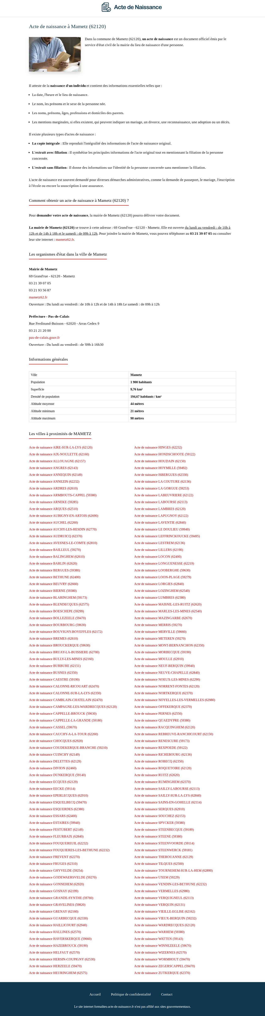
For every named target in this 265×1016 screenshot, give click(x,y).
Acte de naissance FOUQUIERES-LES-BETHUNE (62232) (69, 850)
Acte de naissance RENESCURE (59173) (161, 741)
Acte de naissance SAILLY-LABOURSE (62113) (167, 788)
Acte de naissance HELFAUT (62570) (54, 952)
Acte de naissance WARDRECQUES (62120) (164, 925)
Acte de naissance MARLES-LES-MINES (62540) (168, 611)
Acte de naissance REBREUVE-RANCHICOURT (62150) (173, 734)
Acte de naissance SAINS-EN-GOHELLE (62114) (167, 802)
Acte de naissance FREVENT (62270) (54, 857)
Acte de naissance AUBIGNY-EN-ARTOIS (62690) (63, 515)
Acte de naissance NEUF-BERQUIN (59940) (164, 666)
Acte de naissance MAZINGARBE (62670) (163, 618)
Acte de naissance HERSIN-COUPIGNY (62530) (62, 959)
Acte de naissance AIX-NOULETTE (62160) (59, 454)
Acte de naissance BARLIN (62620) (53, 563)
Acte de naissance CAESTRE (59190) (54, 679)
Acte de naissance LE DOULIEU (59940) (162, 529)
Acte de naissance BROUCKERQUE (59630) (59, 645)
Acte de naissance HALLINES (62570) (55, 932)
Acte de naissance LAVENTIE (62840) (160, 522)
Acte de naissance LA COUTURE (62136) (162, 481)
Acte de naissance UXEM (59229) (156, 877)
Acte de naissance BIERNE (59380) (53, 590)
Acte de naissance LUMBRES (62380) (160, 597)
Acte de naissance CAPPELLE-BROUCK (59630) (62, 713)
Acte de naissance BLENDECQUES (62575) (59, 604)
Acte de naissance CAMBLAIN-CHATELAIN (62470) (65, 700)
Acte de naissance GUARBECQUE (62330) (58, 918)
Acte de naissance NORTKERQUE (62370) (163, 693)
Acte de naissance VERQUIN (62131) (159, 904)
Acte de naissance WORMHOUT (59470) (162, 959)
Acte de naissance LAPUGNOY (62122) (161, 515)
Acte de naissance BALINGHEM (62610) (57, 556)
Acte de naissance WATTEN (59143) (158, 939)
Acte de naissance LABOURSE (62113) (160, 502)
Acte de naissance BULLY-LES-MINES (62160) (61, 659)
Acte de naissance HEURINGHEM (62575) (58, 973)
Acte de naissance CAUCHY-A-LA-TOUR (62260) (63, 734)
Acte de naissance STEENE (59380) (158, 836)
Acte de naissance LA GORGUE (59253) (161, 488)
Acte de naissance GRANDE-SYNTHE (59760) (61, 898)
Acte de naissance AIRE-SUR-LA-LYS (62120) (60, 447)
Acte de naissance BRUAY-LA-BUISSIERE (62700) (64, 652)
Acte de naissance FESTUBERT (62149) (56, 829)
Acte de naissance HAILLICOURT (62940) (58, 925)
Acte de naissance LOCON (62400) (157, 556)
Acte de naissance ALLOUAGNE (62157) (57, 461)
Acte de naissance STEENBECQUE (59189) (164, 829)
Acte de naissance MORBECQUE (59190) (162, 652)
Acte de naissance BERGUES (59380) (54, 570)
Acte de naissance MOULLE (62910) (159, 659)
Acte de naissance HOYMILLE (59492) (160, 468)
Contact (166, 994)
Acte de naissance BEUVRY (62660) (53, 584)
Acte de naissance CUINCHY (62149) (54, 754)
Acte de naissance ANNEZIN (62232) (54, 481)
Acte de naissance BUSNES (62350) (53, 672)
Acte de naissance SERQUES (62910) (159, 809)
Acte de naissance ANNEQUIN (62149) (55, 474)
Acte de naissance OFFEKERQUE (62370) (163, 706)
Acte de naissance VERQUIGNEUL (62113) (164, 898)
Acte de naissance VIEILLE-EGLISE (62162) (164, 911)
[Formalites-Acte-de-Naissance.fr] (132, 10)
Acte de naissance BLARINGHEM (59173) (58, 597)
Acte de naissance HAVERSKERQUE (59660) (60, 939)
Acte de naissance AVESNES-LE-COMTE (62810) (63, 543)
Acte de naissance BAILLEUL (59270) (55, 550)
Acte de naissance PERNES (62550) (158, 713)
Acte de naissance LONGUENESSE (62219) (164, 563)
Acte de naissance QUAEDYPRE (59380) (162, 720)
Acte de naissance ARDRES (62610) (53, 488)
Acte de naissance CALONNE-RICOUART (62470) (64, 686)
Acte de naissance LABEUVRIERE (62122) (163, 495)
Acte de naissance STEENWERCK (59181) (163, 850)
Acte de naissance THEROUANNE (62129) (163, 857)
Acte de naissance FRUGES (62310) (53, 863)
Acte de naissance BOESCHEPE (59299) (56, 611)
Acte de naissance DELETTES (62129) (55, 761)
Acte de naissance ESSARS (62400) (53, 816)
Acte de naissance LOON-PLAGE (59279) (162, 577)
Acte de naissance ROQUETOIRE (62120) (162, 768)
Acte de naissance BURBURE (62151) (55, 666)
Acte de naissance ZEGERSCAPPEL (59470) (164, 966)
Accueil (95, 994)
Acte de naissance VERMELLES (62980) (161, 891)
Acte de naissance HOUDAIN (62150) (160, 461)
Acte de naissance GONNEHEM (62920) (56, 884)
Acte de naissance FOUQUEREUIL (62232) (58, 843)
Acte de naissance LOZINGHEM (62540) (162, 590)
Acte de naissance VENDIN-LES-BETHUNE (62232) (170, 884)
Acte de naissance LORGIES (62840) (159, 584)
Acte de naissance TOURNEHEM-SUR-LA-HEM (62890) (173, 870)
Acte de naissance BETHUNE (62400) (54, 577)
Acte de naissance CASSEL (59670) (53, 727)
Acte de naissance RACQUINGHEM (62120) (164, 727)
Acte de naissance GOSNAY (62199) (53, 891)
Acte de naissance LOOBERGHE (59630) (162, 570)
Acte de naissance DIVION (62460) (52, 768)
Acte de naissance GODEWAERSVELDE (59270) (62, 877)
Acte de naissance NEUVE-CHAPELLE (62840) (167, 672)
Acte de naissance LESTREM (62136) (159, 543)
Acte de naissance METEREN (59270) (160, 638)
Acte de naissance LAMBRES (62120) (160, 509)
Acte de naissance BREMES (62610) (53, 638)
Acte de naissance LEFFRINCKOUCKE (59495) (167, 536)
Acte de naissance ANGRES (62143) (53, 468)
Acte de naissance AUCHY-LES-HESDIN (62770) (62, 529)
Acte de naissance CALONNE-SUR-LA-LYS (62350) (65, 693)
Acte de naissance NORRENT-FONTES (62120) (166, 686)
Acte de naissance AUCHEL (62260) (53, 522)
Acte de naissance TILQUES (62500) (159, 863)
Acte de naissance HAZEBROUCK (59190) (58, 945)
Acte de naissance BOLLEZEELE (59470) (57, 618)
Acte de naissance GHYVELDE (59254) (56, 870)
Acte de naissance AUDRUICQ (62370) (55, 536)
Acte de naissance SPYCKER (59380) (159, 823)
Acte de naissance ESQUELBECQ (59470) (58, 802)
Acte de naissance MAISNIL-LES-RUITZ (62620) (167, 604)
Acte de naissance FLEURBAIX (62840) (56, 836)
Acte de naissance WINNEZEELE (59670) (162, 945)
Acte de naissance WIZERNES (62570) (160, 952)
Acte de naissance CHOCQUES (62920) (56, 741)
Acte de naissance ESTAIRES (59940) (54, 823)
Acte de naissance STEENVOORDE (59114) (164, 843)
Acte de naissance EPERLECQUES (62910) (58, 795)
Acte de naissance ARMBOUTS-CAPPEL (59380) (62, 495)
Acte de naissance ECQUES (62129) (53, 782)
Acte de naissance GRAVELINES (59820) (57, 904)
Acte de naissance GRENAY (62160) (53, 911)
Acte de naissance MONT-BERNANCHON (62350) (169, 645)
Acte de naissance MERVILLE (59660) (160, 631)
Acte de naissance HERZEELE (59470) (55, 966)
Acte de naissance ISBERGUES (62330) (161, 474)
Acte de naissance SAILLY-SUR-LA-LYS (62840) (167, 795)
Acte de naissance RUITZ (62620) (156, 775)
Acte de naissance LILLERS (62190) (158, 550)
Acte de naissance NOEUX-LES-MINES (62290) (167, 679)
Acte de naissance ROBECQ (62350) (158, 761)
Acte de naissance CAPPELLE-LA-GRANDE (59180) (65, 720)
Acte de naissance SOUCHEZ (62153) (159, 816)
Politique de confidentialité (131, 994)
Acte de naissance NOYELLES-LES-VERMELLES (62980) (174, 700)
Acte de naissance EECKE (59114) (52, 788)
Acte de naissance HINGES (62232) (158, 447)
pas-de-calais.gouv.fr (44, 338)
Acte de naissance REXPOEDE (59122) (160, 747)
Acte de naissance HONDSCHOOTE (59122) (164, 454)
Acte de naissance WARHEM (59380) (159, 932)
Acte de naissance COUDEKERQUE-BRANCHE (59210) (68, 747)
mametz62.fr (65, 240)
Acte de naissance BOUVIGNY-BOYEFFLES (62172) (65, 631)
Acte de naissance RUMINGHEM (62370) (162, 782)
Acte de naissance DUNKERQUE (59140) (57, 775)
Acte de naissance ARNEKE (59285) (53, 502)
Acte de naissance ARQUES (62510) (53, 509)
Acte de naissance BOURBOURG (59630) (57, 625)
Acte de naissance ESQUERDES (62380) (56, 809)
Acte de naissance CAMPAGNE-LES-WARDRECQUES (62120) (73, 706)
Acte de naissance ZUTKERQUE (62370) (162, 973)
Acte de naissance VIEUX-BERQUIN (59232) (165, 918)
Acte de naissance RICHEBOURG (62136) (163, 754)
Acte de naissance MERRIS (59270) (158, 625)
